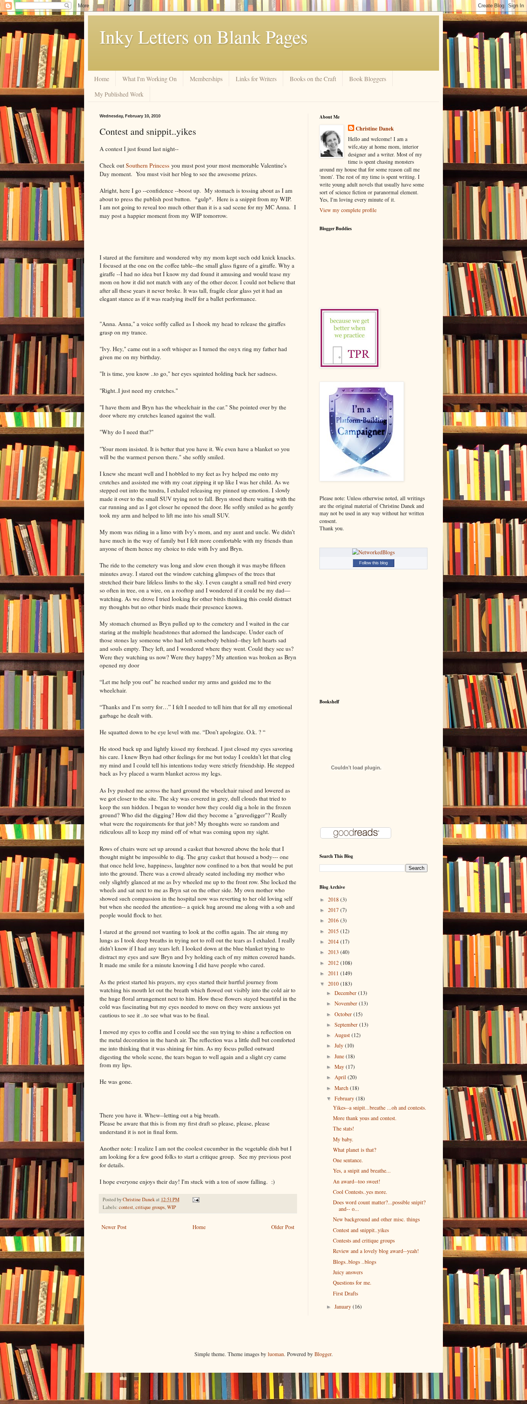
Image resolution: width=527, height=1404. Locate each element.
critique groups (150, 1207)
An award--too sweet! (356, 1181)
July (339, 1045)
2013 (334, 952)
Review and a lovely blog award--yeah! (376, 1251)
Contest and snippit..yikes (361, 1230)
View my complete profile (348, 210)
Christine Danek (375, 128)
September (346, 1024)
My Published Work (119, 94)
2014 (334, 941)
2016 (334, 920)
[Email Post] (195, 1199)
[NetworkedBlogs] (373, 552)
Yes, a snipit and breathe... (362, 1170)
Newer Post (114, 1227)
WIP (171, 1207)
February (345, 1098)
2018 (334, 899)
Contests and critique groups (364, 1240)
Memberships (206, 79)
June (340, 1056)
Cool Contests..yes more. (360, 1191)
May (340, 1066)
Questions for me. (352, 1282)
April (341, 1077)
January (343, 1306)
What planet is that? (354, 1149)
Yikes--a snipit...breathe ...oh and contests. (379, 1107)
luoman (276, 1354)
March (342, 1088)
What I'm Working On (149, 79)
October (343, 1014)
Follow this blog (373, 562)
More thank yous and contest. (365, 1118)
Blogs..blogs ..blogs (354, 1261)
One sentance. (348, 1160)
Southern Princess (147, 165)
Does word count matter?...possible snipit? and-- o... (379, 1205)
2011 (334, 973)
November (346, 1003)
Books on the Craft (313, 79)
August (342, 1035)
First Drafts (345, 1293)
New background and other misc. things (376, 1219)
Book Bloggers (367, 79)
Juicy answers (348, 1272)
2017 (334, 909)
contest (126, 1207)
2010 (334, 983)
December (346, 993)
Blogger (322, 1354)
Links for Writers (256, 79)
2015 (334, 931)
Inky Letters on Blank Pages (204, 36)
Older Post (282, 1227)
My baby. (343, 1139)
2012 (334, 962)
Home (101, 79)
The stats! (343, 1128)
